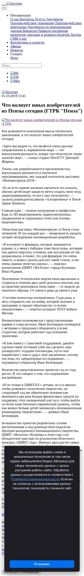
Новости (16, 50)
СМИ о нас (18, 38)
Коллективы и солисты (27, 42)
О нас (15, 19)
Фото (14, 58)
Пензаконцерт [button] (20, 15)
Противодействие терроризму (32, 23)
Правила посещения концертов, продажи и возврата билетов (40, 32)
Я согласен (42, 564)
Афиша (15, 46)
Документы (54, 19)
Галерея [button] (16, 54)
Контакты (27, 19)
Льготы (75, 34)
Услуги (40, 19)
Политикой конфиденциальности (35, 479)
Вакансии (30, 31)
